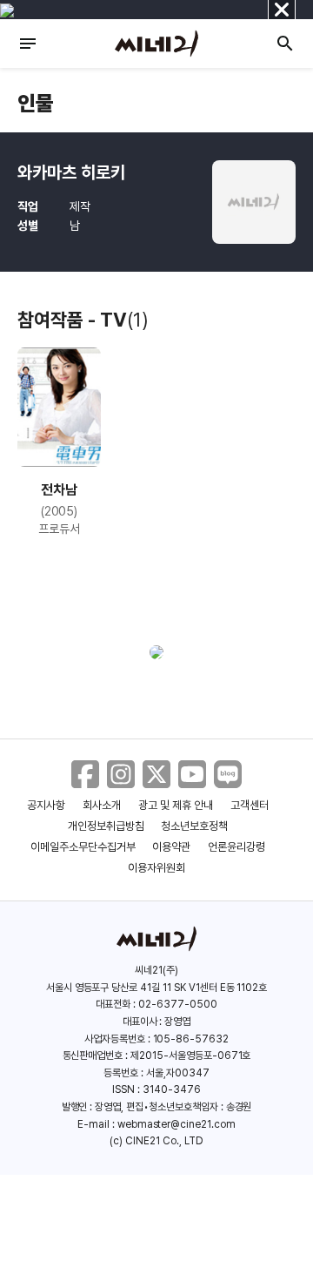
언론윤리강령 (236, 846)
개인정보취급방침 (106, 826)
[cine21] (156, 43)
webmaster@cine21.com (176, 1124)
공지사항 (46, 805)
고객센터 (249, 805)
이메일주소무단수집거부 (83, 846)
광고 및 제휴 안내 (175, 805)
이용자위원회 (156, 867)
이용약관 (171, 846)
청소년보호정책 (194, 826)
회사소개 (102, 805)
